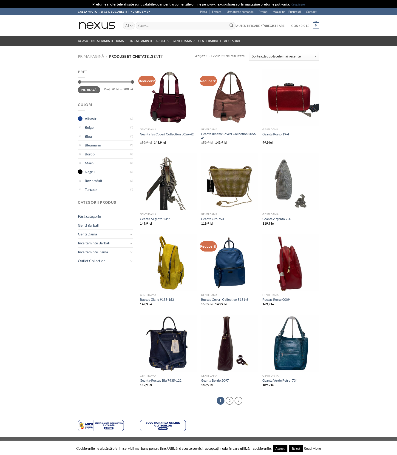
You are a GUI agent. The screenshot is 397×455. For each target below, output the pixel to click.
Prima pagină (91, 56)
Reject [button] (296, 448)
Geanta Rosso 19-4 (275, 134)
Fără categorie (89, 216)
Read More (312, 448)
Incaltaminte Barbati (148, 41)
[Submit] (231, 26)
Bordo (90, 154)
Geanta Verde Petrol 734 (280, 380)
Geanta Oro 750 (212, 219)
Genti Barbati (209, 41)
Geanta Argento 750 (276, 219)
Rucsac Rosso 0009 (276, 299)
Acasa (83, 41)
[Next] (238, 401)
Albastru (92, 118)
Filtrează (88, 89)
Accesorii (232, 41)
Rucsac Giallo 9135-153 (157, 299)
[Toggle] (131, 234)
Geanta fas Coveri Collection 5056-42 (167, 134)
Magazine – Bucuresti (286, 12)
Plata (203, 12)
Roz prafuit (93, 180)
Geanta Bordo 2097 (215, 380)
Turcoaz (91, 189)
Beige (89, 127)
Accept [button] (280, 448)
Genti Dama (182, 41)
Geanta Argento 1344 (155, 219)
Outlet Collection (91, 260)
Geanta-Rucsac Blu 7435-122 (160, 380)
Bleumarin (93, 145)
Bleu (88, 136)
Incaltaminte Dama (107, 41)
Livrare (216, 12)
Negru (90, 171)
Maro (89, 163)
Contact (311, 12)
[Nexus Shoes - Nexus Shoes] (97, 25)
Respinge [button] (297, 4)
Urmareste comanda (240, 12)
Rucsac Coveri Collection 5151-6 (224, 299)
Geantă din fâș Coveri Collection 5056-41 (229, 136)
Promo (263, 12)
